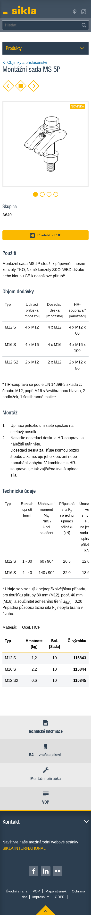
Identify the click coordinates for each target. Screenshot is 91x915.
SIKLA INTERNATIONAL (24, 848)
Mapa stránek (55, 891)
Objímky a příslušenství (27, 62)
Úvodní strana (16, 891)
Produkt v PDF (49, 235)
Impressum (41, 897)
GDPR (60, 897)
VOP (36, 891)
